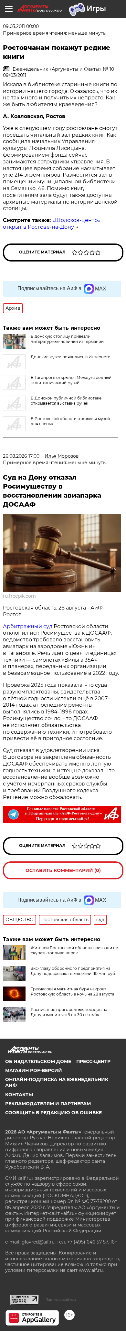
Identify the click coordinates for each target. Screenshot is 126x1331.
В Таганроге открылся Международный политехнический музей (71, 380)
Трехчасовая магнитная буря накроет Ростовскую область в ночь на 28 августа (72, 991)
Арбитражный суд (27, 626)
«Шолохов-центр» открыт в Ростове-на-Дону (51, 223)
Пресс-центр (93, 1061)
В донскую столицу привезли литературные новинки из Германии (67, 339)
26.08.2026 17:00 (21, 456)
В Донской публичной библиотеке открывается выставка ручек (66, 401)
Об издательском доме (38, 1061)
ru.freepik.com (19, 596)
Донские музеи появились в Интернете (70, 356)
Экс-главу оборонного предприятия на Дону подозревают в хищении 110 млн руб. (73, 971)
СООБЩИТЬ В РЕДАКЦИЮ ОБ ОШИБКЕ (53, 1112)
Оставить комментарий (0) (63, 870)
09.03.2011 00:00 (21, 26)
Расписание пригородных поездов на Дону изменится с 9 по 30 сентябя (69, 1012)
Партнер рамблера (61, 1299)
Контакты (19, 1094)
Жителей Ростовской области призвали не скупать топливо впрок (74, 950)
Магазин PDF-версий (33, 1070)
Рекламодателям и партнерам (48, 1103)
